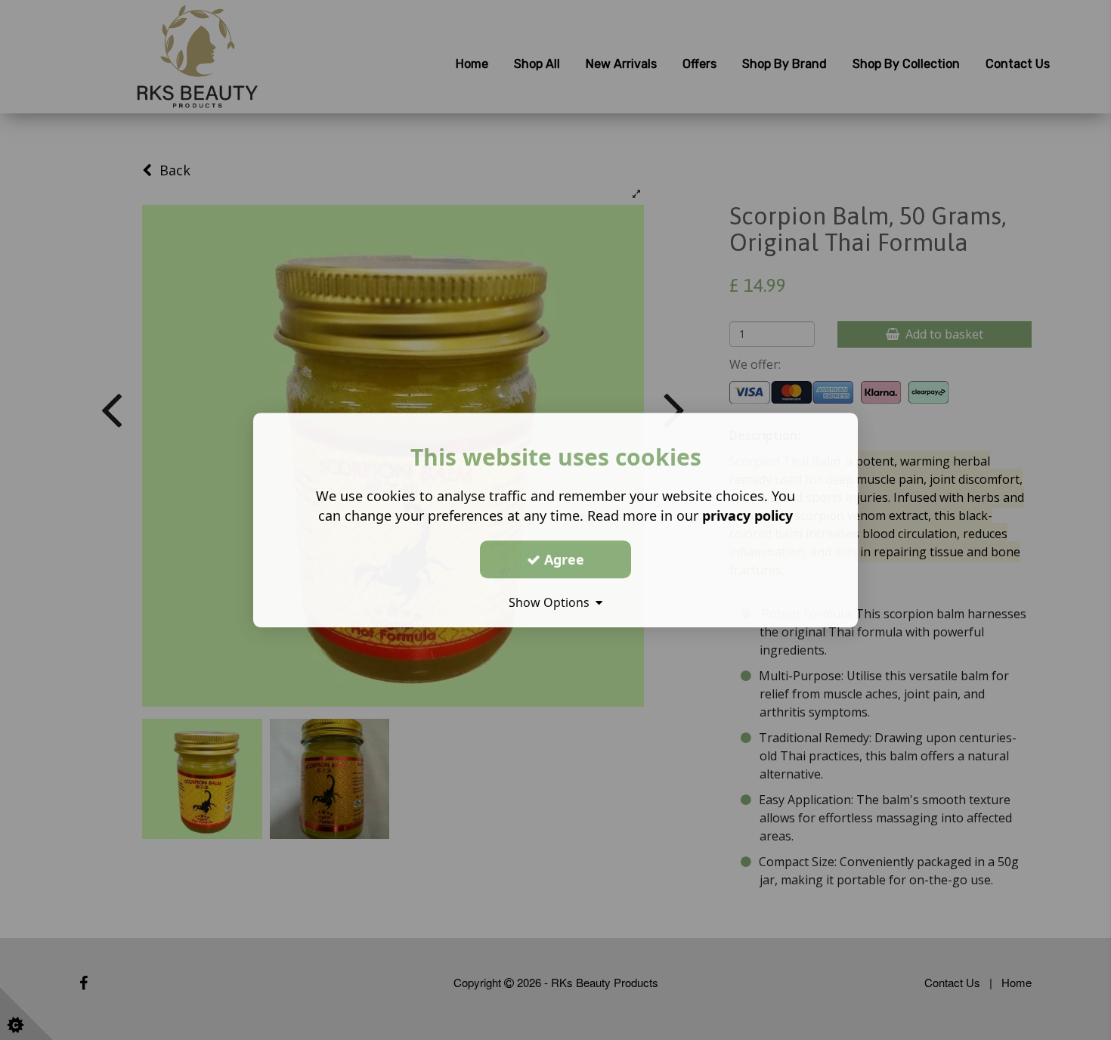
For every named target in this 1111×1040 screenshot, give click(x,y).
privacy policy (747, 515)
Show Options (552, 602)
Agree (562, 559)
